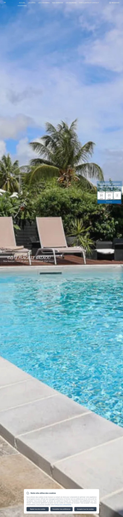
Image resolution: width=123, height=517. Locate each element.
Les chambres (44, 3)
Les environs (71, 3)
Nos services (57, 3)
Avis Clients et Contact (89, 3)
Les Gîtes (31, 3)
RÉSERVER (115, 3)
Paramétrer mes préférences (61, 509)
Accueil (22, 3)
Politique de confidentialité (62, 504)
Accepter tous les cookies (85, 509)
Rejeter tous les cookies (37, 509)
